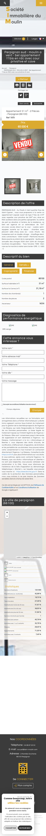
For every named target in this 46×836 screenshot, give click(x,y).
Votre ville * (7, 373)
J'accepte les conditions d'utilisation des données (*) (19, 404)
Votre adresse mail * (11, 356)
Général (8, 265)
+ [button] (7, 512)
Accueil (4, 68)
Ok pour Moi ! (25, 828)
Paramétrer (11, 828)
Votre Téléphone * (10, 364)
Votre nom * (7, 348)
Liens (35, 817)
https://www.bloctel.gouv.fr (26, 472)
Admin (40, 817)
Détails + (24, 265)
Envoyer (37, 410)
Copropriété (11, 271)
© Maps (26, 557)
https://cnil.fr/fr (7, 454)
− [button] (7, 516)
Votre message (9, 381)
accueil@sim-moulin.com (27, 749)
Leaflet (19, 557)
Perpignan (12, 68)
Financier (29, 271)
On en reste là (23, 797)
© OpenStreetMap (36, 557)
